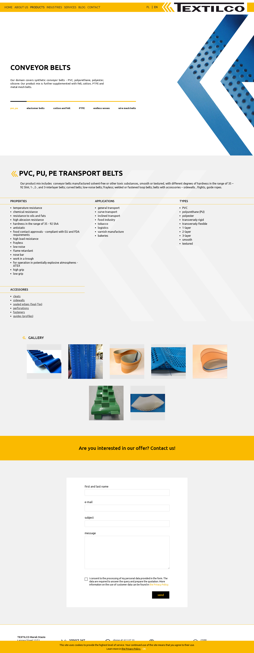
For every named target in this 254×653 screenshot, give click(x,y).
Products (37, 7)
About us (21, 7)
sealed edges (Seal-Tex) (27, 304)
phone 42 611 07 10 (123, 640)
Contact (93, 7)
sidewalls (19, 300)
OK (144, 648)
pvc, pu (14, 108)
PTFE (82, 108)
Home (8, 7)
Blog (81, 7)
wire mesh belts (127, 108)
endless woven (101, 108)
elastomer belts (36, 108)
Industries (54, 7)
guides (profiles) (23, 316)
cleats (17, 296)
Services (70, 7)
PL (148, 7)
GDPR (204, 640)
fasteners (19, 312)
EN (156, 7)
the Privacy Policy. (159, 584)
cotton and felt (61, 108)
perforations (21, 308)
